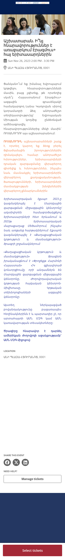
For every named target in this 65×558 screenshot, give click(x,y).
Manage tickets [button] (32, 479)
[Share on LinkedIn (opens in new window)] (25, 462)
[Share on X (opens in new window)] (16, 462)
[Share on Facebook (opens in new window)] (7, 462)
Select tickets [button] (32, 550)
